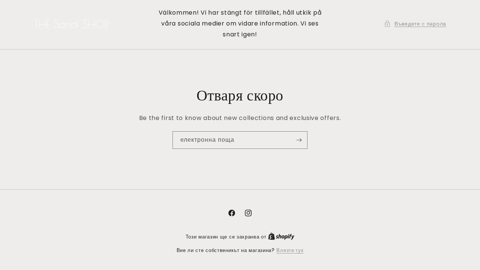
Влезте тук (289, 250)
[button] (415, 23)
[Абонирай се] (299, 140)
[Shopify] (281, 236)
